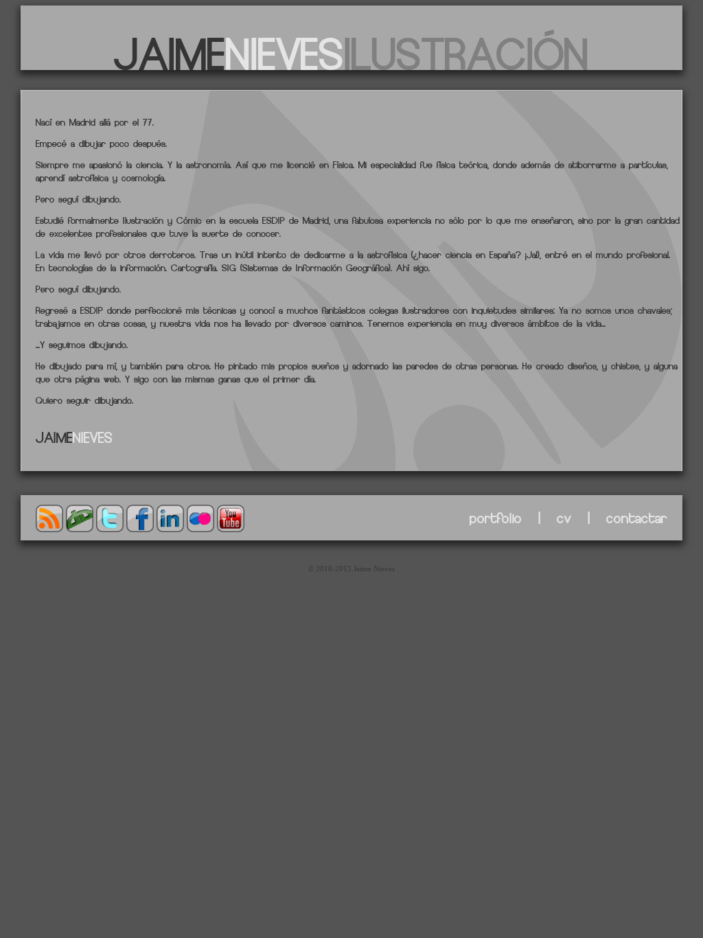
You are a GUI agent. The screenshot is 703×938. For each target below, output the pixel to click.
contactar (636, 517)
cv (564, 517)
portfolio (496, 517)
